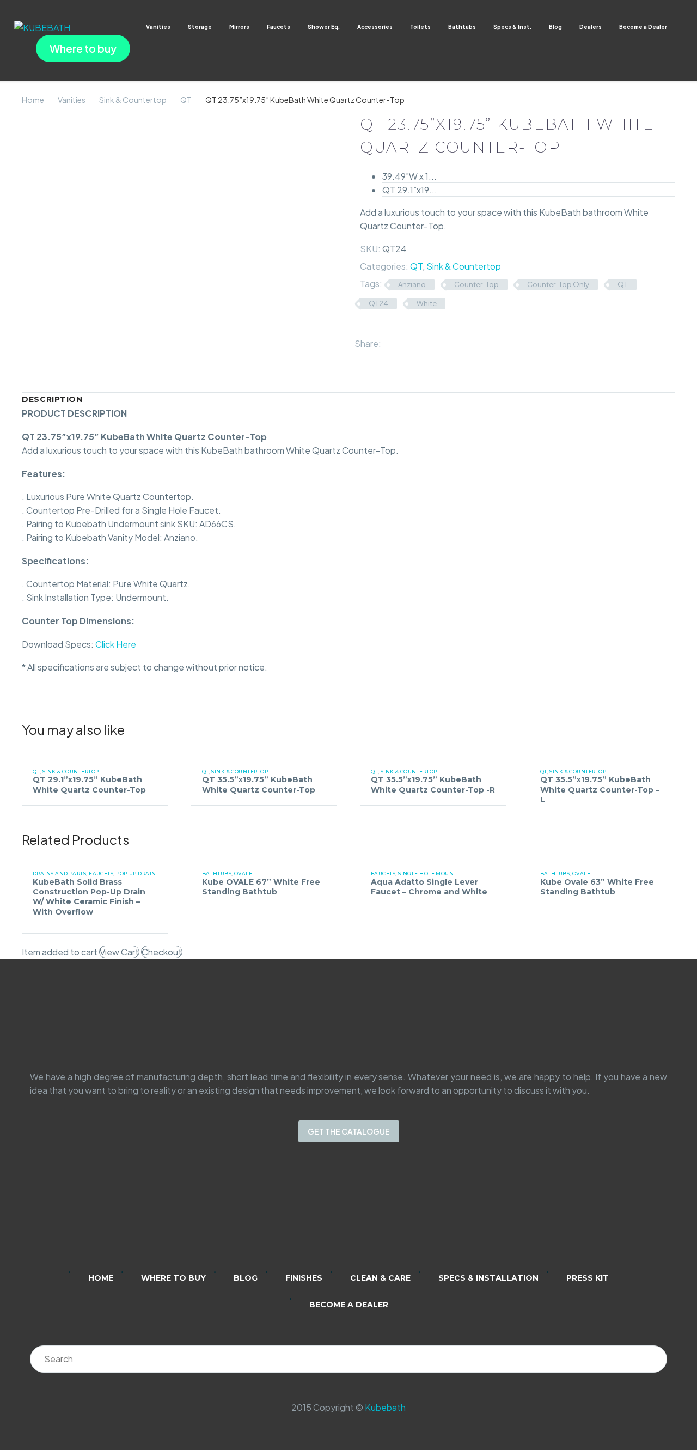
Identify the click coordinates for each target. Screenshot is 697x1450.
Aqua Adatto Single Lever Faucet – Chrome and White (429, 887)
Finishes (303, 1278)
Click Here (115, 644)
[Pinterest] (421, 341)
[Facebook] (390, 341)
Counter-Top (476, 284)
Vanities (158, 26)
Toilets (420, 26)
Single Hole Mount (427, 873)
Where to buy (83, 48)
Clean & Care (380, 1278)
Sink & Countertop (133, 100)
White (427, 303)
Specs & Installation (488, 1278)
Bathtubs (462, 26)
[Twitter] (405, 341)
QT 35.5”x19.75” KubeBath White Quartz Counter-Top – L (599, 789)
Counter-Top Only (558, 284)
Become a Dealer (643, 26)
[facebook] (362, 1214)
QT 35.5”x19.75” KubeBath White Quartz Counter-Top (258, 784)
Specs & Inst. (512, 26)
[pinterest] (391, 1214)
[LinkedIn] (437, 341)
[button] (677, 27)
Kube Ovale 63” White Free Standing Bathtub (597, 887)
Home (33, 100)
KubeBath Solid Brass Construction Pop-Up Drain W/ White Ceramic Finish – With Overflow (89, 897)
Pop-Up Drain (136, 873)
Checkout (162, 952)
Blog (555, 26)
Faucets (278, 26)
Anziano (412, 284)
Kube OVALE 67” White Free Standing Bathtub (261, 887)
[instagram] (334, 1214)
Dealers (590, 26)
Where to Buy (173, 1278)
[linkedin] (306, 1214)
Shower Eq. (324, 26)
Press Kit (587, 1278)
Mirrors (239, 26)
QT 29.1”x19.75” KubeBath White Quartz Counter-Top (89, 784)
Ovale (243, 873)
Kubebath (385, 1407)
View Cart (119, 952)
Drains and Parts (59, 873)
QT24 (378, 303)
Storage (200, 26)
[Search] (653, 1359)
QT (186, 100)
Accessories (375, 26)
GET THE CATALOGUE (349, 1131)
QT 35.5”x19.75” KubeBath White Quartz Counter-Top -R (433, 784)
